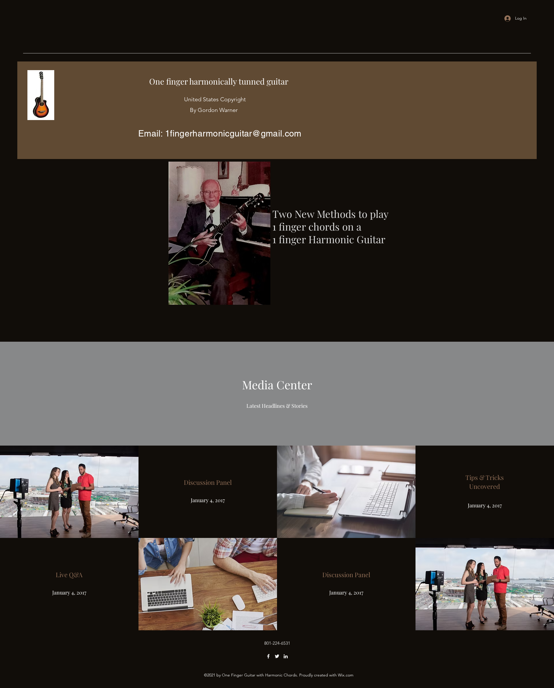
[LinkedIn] (286, 656)
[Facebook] (268, 656)
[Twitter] (277, 656)
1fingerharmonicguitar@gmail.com (233, 133)
